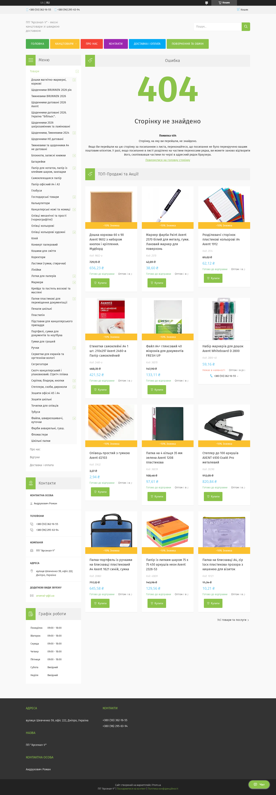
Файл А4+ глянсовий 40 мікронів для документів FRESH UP (164, 351)
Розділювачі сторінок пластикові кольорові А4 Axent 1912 (221, 239)
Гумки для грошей (43, 341)
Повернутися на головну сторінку (167, 160)
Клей (34, 238)
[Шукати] (246, 26)
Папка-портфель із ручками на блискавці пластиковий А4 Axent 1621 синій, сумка (111, 564)
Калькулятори (40, 203)
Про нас (92, 43)
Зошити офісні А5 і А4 (45, 393)
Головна (37, 43)
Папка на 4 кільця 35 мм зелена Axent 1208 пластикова (164, 458)
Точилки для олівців (44, 405)
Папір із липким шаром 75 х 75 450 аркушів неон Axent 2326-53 (167, 564)
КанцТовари (64, 43)
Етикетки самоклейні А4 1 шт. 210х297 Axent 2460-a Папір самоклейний (109, 351)
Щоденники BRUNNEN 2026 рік (51, 90)
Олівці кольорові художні (48, 232)
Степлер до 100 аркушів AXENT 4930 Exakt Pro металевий (220, 458)
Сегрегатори (39, 364)
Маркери (37, 282)
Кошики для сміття (43, 251)
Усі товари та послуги (231, 620)
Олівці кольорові (42, 226)
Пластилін (38, 315)
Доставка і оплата (147, 43)
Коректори (38, 257)
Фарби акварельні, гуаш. (47, 428)
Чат (262, 784)
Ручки (35, 348)
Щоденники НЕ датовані (47, 139)
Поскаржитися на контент (131, 789)
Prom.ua (156, 785)
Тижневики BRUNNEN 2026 (48, 96)
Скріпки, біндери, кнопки (47, 380)
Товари (34, 71)
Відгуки (35, 457)
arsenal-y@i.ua (45, 596)
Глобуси (36, 190)
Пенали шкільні (41, 308)
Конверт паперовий (44, 244)
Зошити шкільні (41, 399)
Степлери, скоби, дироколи (49, 387)
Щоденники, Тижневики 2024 (50, 132)
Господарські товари (45, 197)
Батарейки (38, 161)
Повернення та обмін (188, 43)
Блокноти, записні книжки (48, 155)
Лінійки (36, 269)
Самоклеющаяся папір (46, 178)
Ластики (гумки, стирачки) (48, 263)
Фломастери (39, 434)
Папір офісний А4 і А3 (45, 184)
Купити (102, 282)
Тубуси (35, 412)
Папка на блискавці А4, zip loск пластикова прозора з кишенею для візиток (222, 564)
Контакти (116, 43)
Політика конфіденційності (163, 789)
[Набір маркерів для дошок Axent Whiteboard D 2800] (224, 319)
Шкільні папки (40, 441)
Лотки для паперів (43, 276)
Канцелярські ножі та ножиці (50, 209)
